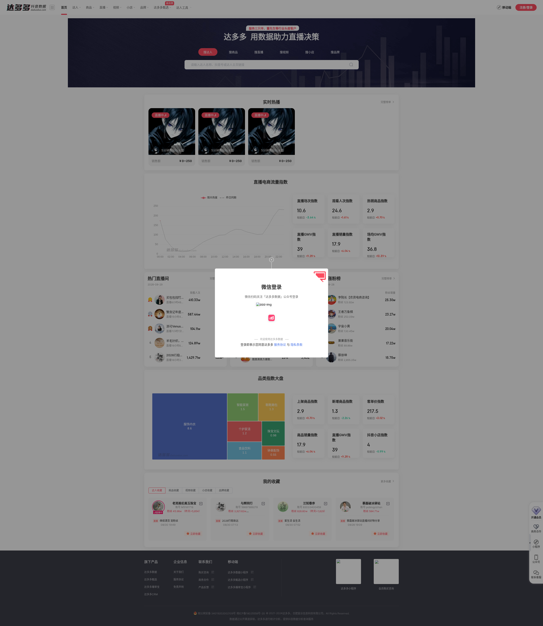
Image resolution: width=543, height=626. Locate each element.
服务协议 (280, 344)
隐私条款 (296, 344)
